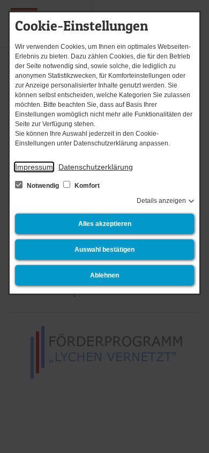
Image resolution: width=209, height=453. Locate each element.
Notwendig (43, 185)
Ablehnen (104, 275)
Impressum (34, 167)
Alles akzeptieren (104, 224)
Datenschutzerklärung (95, 167)
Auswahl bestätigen (104, 249)
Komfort (86, 185)
